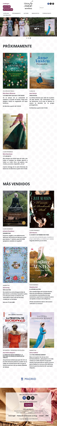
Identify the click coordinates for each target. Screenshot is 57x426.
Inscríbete (28, 405)
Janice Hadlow (34, 352)
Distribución (7, 15)
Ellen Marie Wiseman (9, 93)
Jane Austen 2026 (8, 9)
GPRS (46, 416)
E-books (41, 416)
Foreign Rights (47, 13)
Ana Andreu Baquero (9, 352)
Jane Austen (33, 93)
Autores (26, 13)
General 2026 (6, 6)
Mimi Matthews (7, 154)
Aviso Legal (11, 416)
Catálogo (6, 13)
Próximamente (16, 13)
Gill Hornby (6, 287)
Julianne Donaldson (8, 231)
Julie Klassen (33, 232)
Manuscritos (35, 13)
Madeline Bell (34, 287)
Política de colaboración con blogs (27, 416)
